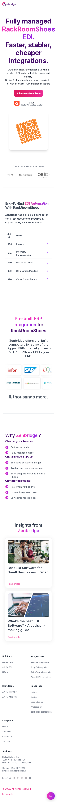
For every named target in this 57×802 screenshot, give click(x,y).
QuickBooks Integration (41, 672)
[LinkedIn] (14, 778)
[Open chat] (51, 796)
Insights (34, 692)
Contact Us (7, 736)
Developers (7, 662)
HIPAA (5, 672)
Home (5, 726)
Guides (34, 697)
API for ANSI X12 (9, 697)
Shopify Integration (39, 667)
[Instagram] (18, 778)
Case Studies (37, 702)
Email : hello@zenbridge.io (14, 771)
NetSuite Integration (40, 662)
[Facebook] (26, 778)
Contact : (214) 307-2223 (13, 768)
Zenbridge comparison (41, 712)
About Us (6, 731)
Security (6, 741)
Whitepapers (36, 707)
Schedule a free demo (28, 93)
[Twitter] (22, 778)
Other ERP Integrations (41, 677)
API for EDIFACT (9, 692)
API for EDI (7, 667)
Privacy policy (8, 794)
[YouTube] (30, 778)
